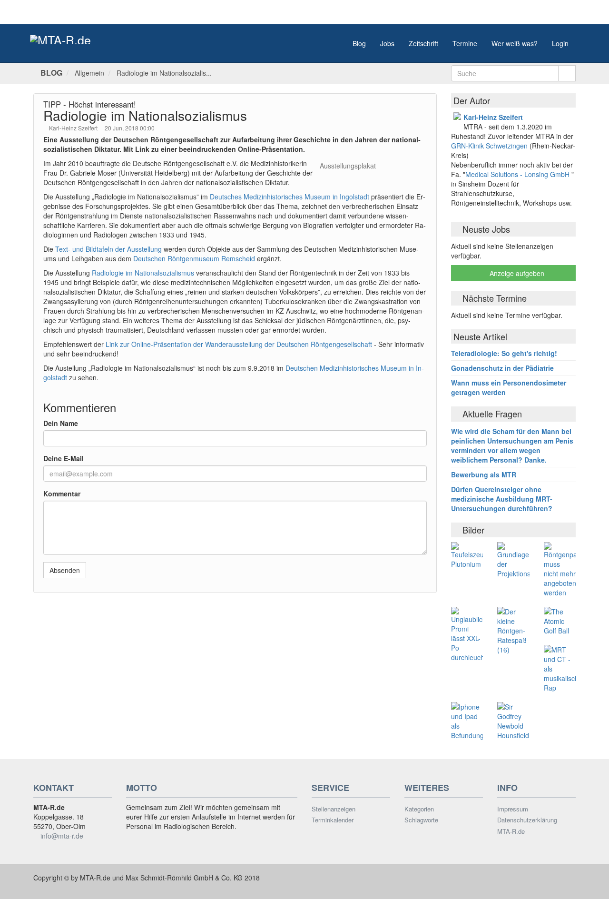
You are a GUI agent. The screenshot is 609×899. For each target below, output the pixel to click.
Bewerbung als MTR (483, 474)
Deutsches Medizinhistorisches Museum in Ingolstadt (289, 196)
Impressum (512, 809)
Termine (464, 43)
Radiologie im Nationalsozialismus (143, 272)
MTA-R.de (511, 831)
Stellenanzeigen (333, 809)
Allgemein (89, 73)
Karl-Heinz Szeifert (74, 128)
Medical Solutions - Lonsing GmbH (517, 174)
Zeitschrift (423, 43)
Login (560, 43)
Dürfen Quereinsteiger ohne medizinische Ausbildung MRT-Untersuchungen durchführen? (501, 498)
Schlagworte (421, 820)
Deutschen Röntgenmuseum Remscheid (194, 258)
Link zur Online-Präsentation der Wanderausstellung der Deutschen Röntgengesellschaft (239, 344)
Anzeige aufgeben (516, 273)
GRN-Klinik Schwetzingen (490, 145)
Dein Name (60, 423)
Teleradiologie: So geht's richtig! (504, 353)
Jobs (387, 43)
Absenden (64, 570)
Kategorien (419, 809)
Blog (359, 43)
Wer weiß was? (514, 43)
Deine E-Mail (63, 458)
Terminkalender (333, 820)
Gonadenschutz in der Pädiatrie (502, 368)
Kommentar (61, 493)
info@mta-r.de (61, 835)
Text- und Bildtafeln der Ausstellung (108, 249)
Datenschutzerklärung (527, 820)
